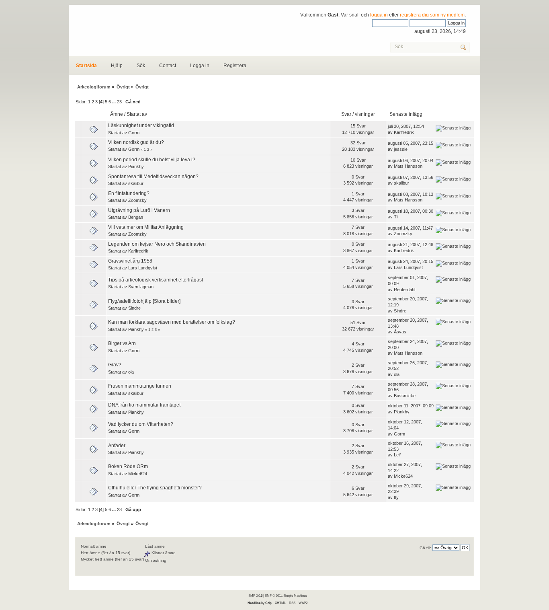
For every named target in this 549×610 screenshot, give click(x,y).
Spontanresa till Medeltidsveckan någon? (153, 176)
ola (131, 372)
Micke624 (137, 473)
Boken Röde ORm (128, 466)
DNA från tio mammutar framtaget (144, 405)
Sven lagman (141, 286)
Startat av (137, 114)
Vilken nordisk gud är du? (136, 142)
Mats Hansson (408, 166)
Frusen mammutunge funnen (139, 386)
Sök (141, 65)
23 (119, 101)
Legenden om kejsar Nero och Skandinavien (157, 244)
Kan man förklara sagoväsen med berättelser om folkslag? (171, 322)
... (114, 101)
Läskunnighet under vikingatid (141, 125)
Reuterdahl (404, 289)
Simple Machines (295, 596)
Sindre (134, 308)
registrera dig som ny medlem (432, 15)
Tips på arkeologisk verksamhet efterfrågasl (155, 280)
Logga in (199, 65)
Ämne (116, 114)
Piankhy (136, 166)
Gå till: (425, 548)
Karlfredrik (404, 132)
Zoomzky (137, 200)
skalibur (135, 183)
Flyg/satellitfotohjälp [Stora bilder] (144, 301)
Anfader (116, 445)
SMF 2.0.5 (255, 596)
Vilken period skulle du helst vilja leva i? (151, 159)
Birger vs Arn (122, 343)
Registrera (234, 65)
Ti (395, 216)
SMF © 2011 (273, 596)
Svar (346, 114)
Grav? (114, 365)
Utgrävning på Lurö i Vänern (139, 210)
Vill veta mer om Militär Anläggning (146, 227)
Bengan (135, 217)
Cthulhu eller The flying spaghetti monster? (155, 488)
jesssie (401, 149)
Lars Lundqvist (142, 267)
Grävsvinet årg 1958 (130, 261)
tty (396, 497)
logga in (379, 15)
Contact (167, 65)
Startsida (86, 65)
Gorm (133, 132)
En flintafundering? (129, 193)
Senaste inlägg (406, 114)
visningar (365, 114)
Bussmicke (405, 395)
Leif (397, 454)
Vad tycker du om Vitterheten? (140, 424)
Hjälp (117, 65)
